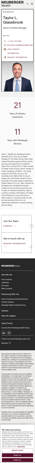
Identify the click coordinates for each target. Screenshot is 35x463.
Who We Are (6, 275)
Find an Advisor (6, 279)
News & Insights (8, 316)
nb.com (4, 343)
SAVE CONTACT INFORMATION (13, 51)
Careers (8, 226)
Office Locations (6, 288)
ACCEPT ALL (17, 460)
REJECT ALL (17, 455)
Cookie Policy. (21, 446)
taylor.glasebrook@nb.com (19, 45)
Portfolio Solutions (7, 302)
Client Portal (6, 323)
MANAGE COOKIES (17, 450)
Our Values (5, 285)
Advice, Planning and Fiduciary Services (14, 299)
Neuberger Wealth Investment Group (13, 305)
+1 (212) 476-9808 (14, 41)
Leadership (5, 282)
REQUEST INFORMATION (14, 244)
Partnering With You (10, 294)
